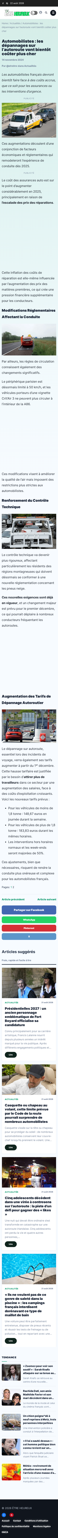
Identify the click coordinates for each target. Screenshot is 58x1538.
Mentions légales (42, 1526)
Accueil (6, 1520)
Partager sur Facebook (29, 910)
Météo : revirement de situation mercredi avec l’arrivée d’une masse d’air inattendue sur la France (39, 1469)
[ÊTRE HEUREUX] (40, 12)
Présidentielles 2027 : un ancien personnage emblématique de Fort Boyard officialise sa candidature (25, 1017)
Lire (11, 1054)
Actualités (15, 23)
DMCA (5, 1532)
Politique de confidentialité (15, 1526)
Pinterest (29, 928)
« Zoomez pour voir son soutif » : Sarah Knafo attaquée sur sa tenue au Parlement (38, 1369)
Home (5, 23)
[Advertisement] (29, 238)
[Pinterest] (7, 3)
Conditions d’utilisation (36, 1520)
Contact (17, 1520)
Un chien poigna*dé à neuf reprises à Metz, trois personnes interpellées (39, 1419)
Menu (53, 13)
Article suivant (46, 899)
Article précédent (13, 899)
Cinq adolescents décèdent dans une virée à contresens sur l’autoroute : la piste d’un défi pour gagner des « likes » (28, 1206)
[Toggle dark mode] (34, 13)
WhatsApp (29, 919)
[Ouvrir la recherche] (46, 12)
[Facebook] (3, 3)
